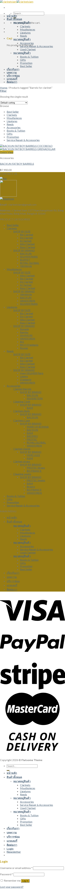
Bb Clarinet (26, 234)
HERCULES (33, 455)
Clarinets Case (21, 420)
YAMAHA (26, 266)
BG (22, 341)
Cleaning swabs (22, 474)
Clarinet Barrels (22, 388)
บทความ (12, 72)
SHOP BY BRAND (24, 250)
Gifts (23, 59)
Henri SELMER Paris (31, 373)
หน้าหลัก (12, 15)
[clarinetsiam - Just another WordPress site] (16, 1)
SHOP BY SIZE (21, 231)
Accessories (27, 43)
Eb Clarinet (26, 237)
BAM (30, 407)
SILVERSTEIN (35, 398)
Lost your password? (12, 886)
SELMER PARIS (29, 256)
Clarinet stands (21, 448)
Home (3, 87)
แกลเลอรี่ (12, 78)
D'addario (25, 379)
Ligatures (25, 32)
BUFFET (25, 259)
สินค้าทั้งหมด (14, 19)
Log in (25, 881)
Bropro (31, 486)
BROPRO (32, 436)
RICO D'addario (29, 344)
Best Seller (26, 66)
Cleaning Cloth (21, 401)
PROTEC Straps (36, 467)
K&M (30, 458)
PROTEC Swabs (36, 480)
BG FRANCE (34, 470)
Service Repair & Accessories (36, 46)
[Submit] (8, 770)
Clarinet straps (21, 461)
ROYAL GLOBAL (29, 262)
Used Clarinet (28, 49)
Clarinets (25, 26)
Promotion (26, 62)
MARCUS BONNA (38, 426)
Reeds (23, 35)
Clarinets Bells (21, 411)
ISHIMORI (26, 335)
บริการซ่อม (13, 75)
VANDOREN (27, 300)
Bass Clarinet (27, 247)
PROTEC (32, 439)
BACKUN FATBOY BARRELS (17, 163)
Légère (24, 376)
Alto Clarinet (27, 244)
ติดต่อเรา (12, 81)
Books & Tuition (29, 56)
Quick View (6, 152)
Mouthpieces (27, 29)
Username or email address (16, 867)
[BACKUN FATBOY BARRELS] (27, 147)
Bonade (24, 329)
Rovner (24, 348)
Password (6, 874)
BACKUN (26, 253)
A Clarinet (26, 240)
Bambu (24, 332)
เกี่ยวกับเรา (13, 69)
